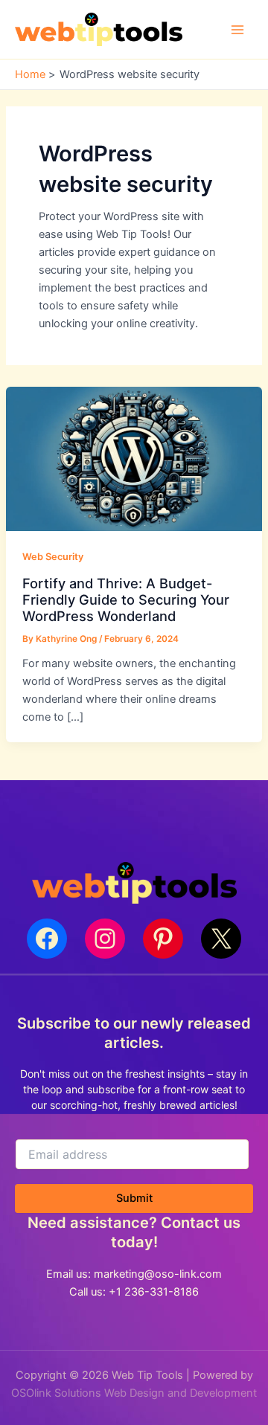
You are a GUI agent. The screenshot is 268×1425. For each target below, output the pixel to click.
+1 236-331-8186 (154, 1292)
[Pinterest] (163, 939)
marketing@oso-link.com (158, 1274)
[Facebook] (47, 939)
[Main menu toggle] (237, 29)
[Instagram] (105, 939)
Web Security (52, 556)
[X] (221, 939)
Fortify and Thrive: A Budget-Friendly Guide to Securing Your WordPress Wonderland (125, 600)
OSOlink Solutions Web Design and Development (134, 1393)
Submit (134, 1198)
